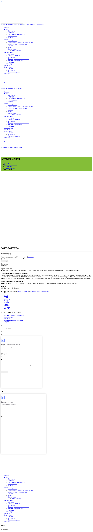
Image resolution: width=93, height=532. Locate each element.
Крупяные (11, 62)
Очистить (31, 257)
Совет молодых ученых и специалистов (20, 42)
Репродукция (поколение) (9, 257)
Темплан (10, 47)
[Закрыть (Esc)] (1, 529)
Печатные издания (14, 72)
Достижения (12, 49)
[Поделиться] (3, 529)
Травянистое (45, 291)
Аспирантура (8, 317)
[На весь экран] (5, 529)
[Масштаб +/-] (7, 529)
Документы (11, 31)
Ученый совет (12, 41)
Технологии (11, 70)
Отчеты (10, 46)
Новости (10, 68)
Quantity (3, 259)
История (10, 37)
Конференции (12, 36)
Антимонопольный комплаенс (13, 320)
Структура (11, 32)
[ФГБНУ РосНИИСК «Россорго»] (22, 24)
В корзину (4, 260)
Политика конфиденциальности (14, 315)
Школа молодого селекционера (17, 44)
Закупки (7, 321)
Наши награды (16, 50)
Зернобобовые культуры (15, 60)
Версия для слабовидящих (13, 77)
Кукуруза (11, 54)
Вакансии (7, 318)
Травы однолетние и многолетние (18, 59)
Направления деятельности (16, 34)
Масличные (11, 57)
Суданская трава (35, 291)
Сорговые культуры (14, 55)
